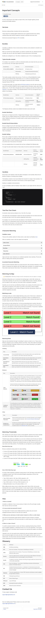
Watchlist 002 (24, 425)
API (18, 37)
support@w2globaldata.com (8, 594)
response (4, 89)
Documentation (10, 1)
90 (24, 466)
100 (27, 466)
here (36, 236)
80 (19, 466)
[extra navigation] (42, 2)
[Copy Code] (41, 191)
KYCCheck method (25, 84)
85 (21, 466)
